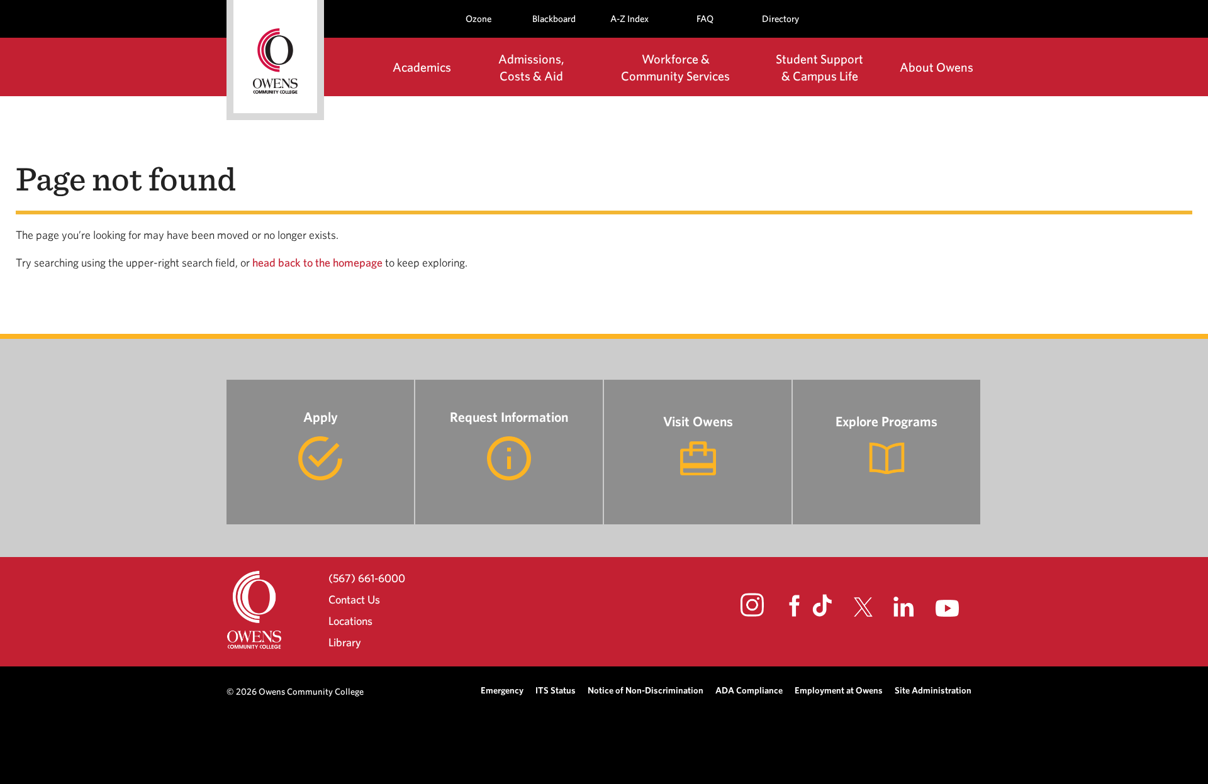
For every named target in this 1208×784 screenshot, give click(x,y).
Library (344, 642)
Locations (350, 620)
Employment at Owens (839, 690)
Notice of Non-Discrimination (645, 690)
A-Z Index (629, 18)
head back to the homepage (317, 262)
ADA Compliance (749, 690)
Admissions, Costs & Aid (531, 67)
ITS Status (555, 690)
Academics (422, 67)
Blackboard (554, 18)
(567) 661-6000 (366, 578)
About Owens (936, 67)
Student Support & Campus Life (819, 67)
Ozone (478, 18)
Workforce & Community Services (675, 67)
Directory (780, 18)
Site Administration (933, 690)
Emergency (502, 690)
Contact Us (354, 599)
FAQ (704, 18)
